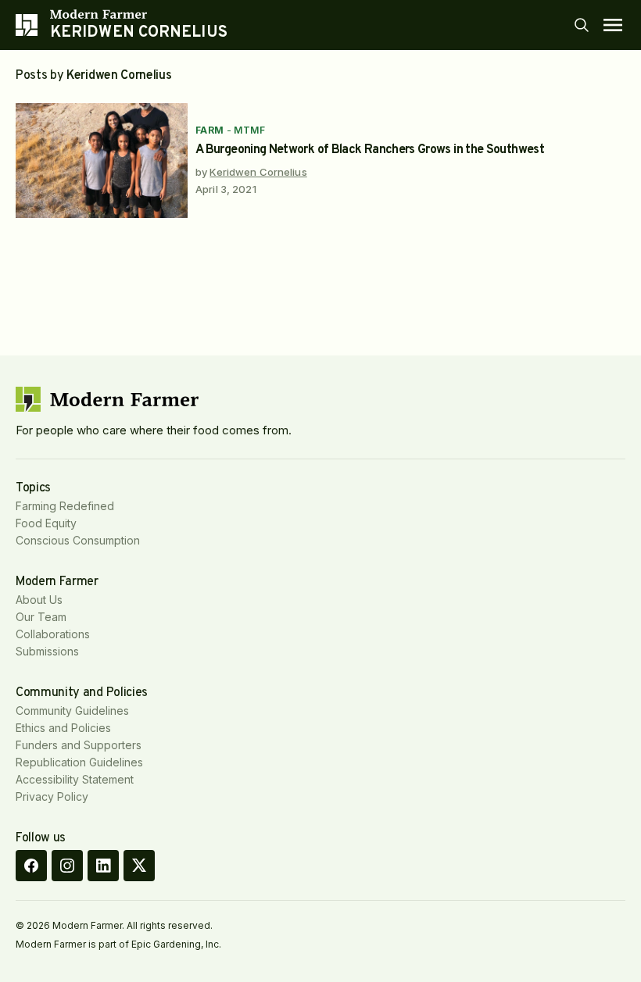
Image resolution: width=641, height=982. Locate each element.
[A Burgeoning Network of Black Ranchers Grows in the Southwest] (102, 160)
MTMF (249, 130)
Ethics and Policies (63, 727)
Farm (209, 130)
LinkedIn (103, 865)
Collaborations (53, 634)
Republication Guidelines (79, 762)
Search (581, 25)
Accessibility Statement (75, 779)
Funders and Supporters (78, 745)
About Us (39, 599)
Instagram (67, 865)
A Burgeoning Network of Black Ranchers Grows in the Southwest (369, 150)
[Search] (581, 25)
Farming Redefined (65, 505)
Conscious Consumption (78, 540)
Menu (612, 24)
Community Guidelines (72, 710)
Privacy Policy (52, 796)
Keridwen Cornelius (257, 172)
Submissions (47, 651)
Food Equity (46, 523)
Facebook (31, 865)
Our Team (41, 616)
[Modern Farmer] (138, 14)
